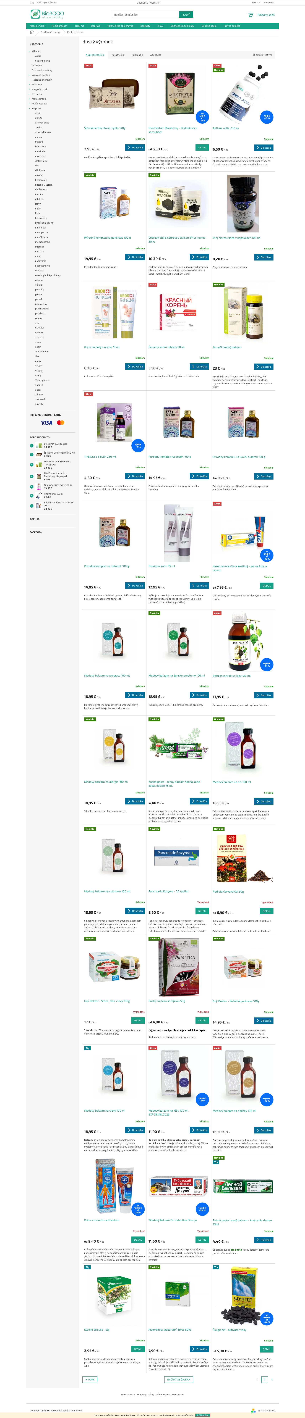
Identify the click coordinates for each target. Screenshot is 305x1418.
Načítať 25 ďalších (178, 1379)
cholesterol (41, 189)
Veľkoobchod (163, 1394)
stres (38, 342)
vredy (38, 375)
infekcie (39, 199)
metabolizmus (42, 242)
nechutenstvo (42, 266)
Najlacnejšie (118, 55)
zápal (38, 390)
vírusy (38, 366)
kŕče (37, 213)
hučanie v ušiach (44, 185)
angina (38, 127)
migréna (39, 247)
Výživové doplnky (41, 75)
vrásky (38, 371)
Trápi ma (36, 108)
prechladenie (42, 309)
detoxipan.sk (128, 1394)
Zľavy (151, 1394)
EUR (254, 2)
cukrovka (40, 156)
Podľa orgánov (39, 104)
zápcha (39, 394)
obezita (39, 270)
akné (37, 113)
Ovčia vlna (37, 94)
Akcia (38, 56)
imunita (39, 194)
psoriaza (40, 313)
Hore (91, 1379)
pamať (38, 299)
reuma (38, 318)
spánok (39, 332)
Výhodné (36, 51)
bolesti (39, 142)
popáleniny (41, 304)
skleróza (40, 328)
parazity (39, 289)
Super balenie (42, 61)
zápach (39, 385)
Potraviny (37, 84)
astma (38, 137)
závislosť (40, 399)
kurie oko (40, 228)
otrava (38, 285)
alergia (39, 118)
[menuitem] (37, 26)
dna (37, 165)
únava (38, 361)
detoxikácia (41, 161)
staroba (39, 337)
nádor (38, 256)
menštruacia (41, 237)
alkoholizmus (42, 123)
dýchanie (40, 170)
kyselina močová (44, 223)
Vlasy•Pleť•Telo (40, 89)
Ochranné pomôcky (42, 70)
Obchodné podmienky (149, 2)
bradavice (40, 146)
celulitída (40, 151)
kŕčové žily (41, 218)
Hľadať (186, 14)
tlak (37, 356)
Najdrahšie (137, 55)
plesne (39, 294)
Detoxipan (37, 65)
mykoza (39, 251)
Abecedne (155, 55)
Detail (202, 147)
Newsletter (178, 1394)
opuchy (39, 280)
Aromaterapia (39, 99)
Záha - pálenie (42, 380)
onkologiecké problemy (48, 275)
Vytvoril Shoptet (266, 1410)
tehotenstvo (42, 351)
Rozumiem (202, 1415)
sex (37, 323)
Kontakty (141, 1394)
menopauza (41, 232)
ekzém (39, 175)
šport (38, 347)
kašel (38, 209)
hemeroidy (41, 180)
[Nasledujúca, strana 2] (264, 1379)
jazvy (38, 204)
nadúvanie (40, 261)
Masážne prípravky (42, 80)
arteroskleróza (43, 132)
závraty (39, 404)
